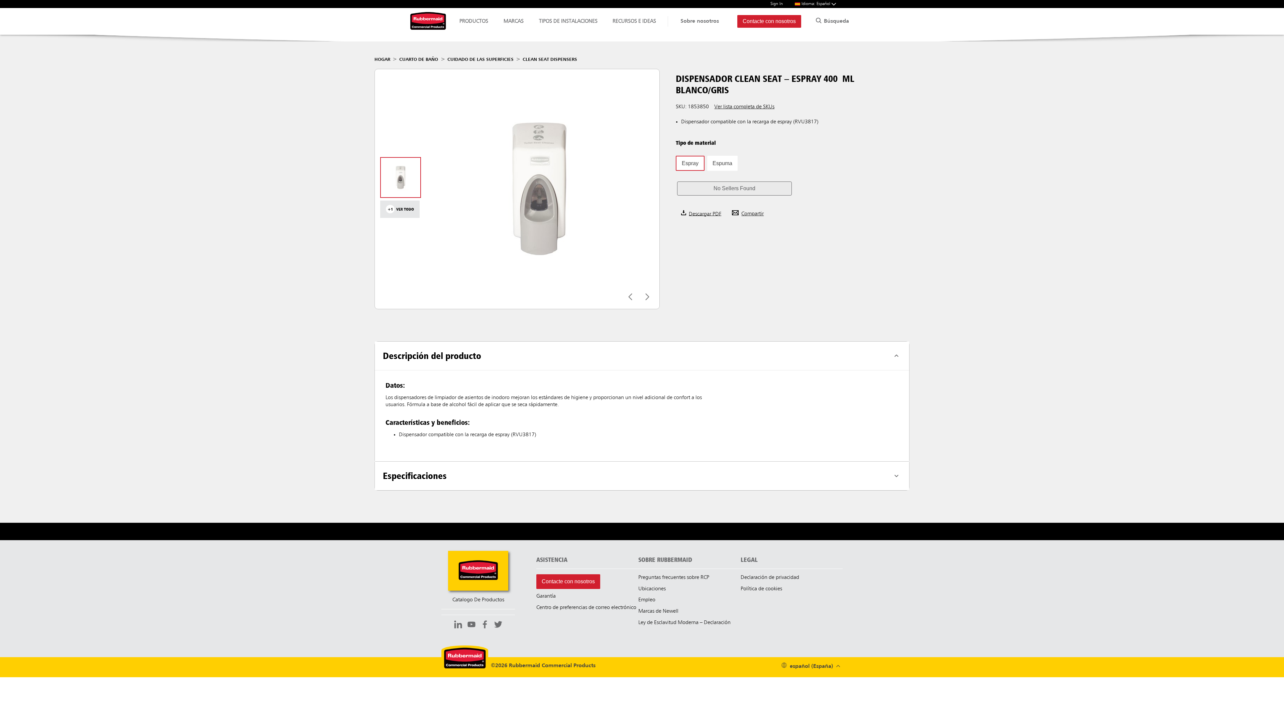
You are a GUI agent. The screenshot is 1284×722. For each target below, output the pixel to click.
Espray (690, 163)
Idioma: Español (816, 4)
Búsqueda (835, 21)
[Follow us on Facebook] (485, 625)
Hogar (382, 59)
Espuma (722, 163)
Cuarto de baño (418, 59)
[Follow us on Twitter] (498, 625)
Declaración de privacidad (770, 577)
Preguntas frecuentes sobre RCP (673, 577)
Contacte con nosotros (769, 21)
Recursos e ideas (634, 21)
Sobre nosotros (699, 21)
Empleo (646, 600)
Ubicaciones (652, 589)
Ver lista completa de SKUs (744, 107)
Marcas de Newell (658, 611)
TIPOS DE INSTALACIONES (568, 21)
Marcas (514, 21)
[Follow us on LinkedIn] (458, 625)
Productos (473, 21)
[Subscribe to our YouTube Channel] (471, 625)
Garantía (546, 596)
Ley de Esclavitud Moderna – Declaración (684, 622)
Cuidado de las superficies (480, 59)
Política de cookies (761, 589)
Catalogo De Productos (478, 600)
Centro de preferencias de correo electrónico (586, 607)
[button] (734, 189)
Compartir (752, 214)
